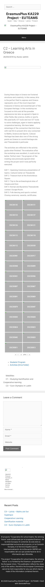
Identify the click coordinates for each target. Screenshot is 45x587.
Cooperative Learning (13, 518)
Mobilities (10, 376)
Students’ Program (17, 362)
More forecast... (8, 489)
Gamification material (13, 521)
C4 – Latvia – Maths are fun (16, 511)
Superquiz (8, 515)
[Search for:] (22, 7)
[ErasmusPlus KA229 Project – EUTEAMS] (22, 27)
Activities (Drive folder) (19, 365)
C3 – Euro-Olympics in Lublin (18, 386)
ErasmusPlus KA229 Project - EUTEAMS (22, 16)
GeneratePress (24, 583)
